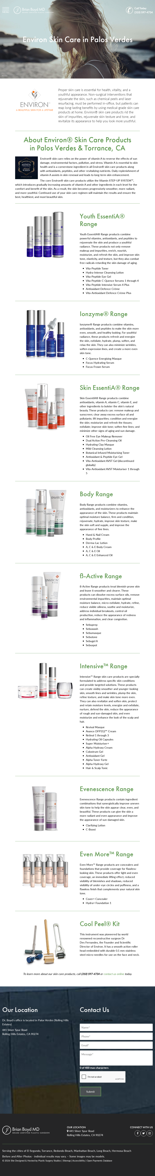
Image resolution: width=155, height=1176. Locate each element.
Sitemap (67, 1160)
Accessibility (78, 1160)
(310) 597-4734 (143, 10)
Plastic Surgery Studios (49, 1160)
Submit (90, 1091)
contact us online (114, 974)
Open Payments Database (99, 1160)
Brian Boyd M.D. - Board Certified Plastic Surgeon (33, 10)
